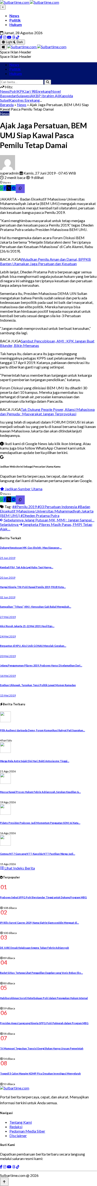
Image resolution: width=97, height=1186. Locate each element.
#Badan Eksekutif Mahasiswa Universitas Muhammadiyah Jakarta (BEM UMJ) (46, 511)
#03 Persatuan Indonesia (57, 506)
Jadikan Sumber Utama (23, 489)
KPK (21, 91)
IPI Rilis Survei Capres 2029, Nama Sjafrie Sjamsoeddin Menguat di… (39, 922)
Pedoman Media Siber (27, 1131)
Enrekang (43, 91)
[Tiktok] (17, 1166)
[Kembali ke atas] (4, 1182)
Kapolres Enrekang (24, 100)
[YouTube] (9, 37)
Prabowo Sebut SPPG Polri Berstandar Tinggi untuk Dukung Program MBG (43, 897)
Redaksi (15, 1126)
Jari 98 (30, 91)
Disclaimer (18, 1135)
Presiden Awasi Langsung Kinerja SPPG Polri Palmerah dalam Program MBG (44, 1023)
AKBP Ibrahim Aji (45, 95)
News (14, 15)
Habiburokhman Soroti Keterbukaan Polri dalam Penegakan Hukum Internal (44, 998)
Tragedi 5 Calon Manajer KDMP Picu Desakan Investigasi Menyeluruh (40, 1073)
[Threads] (13, 37)
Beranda (7, 104)
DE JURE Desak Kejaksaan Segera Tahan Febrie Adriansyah (34, 947)
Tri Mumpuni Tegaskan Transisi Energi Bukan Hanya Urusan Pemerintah (41, 1048)
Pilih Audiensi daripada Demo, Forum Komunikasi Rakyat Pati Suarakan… (42, 730)
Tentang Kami (20, 1122)
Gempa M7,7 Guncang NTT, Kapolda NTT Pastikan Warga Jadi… (37, 853)
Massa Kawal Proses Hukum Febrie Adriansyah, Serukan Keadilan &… (40, 791)
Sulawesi (24, 95)
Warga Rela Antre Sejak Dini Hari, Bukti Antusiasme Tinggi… (34, 760)
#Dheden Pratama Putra (39, 515)
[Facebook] (1, 37)
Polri (13, 91)
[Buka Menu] (3, 47)
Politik (15, 20)
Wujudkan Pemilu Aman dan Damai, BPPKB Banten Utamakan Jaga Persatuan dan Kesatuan (45, 261)
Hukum (15, 24)
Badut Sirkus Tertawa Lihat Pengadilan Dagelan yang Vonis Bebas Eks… (41, 972)
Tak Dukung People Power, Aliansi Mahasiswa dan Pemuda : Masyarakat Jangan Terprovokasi (47, 411)
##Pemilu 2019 (24, 506)
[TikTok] (17, 37)
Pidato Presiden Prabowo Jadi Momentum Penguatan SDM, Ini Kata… (40, 822)
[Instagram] (4, 37)
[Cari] (47, 82)
